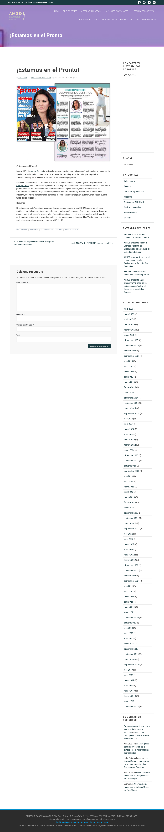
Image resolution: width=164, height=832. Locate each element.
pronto (59, 229)
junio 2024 (128, 424)
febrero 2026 (130, 330)
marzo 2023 (129, 497)
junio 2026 (128, 309)
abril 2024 (128, 434)
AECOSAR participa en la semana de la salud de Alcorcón (136, 735)
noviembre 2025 (131, 345)
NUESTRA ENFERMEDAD (91, 11)
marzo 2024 (129, 439)
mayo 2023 (129, 487)
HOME (56, 11)
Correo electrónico (25, 325)
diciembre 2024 (131, 398)
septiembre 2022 (132, 528)
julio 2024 (128, 419)
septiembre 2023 (132, 471)
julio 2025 (128, 361)
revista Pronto (36, 171)
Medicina (128, 197)
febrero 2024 (130, 445)
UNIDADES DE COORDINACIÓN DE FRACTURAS (98, 20)
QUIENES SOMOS (70, 11)
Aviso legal (83, 822)
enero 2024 (129, 450)
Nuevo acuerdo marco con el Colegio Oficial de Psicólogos (137, 775)
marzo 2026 (129, 324)
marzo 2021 (129, 607)
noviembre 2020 (131, 617)
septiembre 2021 (132, 581)
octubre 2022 (130, 523)
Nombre (20, 315)
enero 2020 (129, 644)
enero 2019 (129, 701)
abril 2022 (128, 549)
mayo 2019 (129, 680)
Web (18, 335)
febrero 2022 (130, 560)
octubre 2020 (130, 623)
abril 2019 (128, 685)
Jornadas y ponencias (134, 191)
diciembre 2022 (131, 513)
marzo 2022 (129, 555)
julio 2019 (128, 670)
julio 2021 (128, 586)
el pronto (34, 229)
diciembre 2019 (131, 649)
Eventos (127, 186)
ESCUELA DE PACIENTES (144, 11)
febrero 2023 (130, 502)
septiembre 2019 (132, 664)
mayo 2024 (129, 429)
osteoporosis (22, 185)
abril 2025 (128, 377)
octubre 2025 (130, 351)
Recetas (127, 218)
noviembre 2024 (131, 403)
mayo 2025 (129, 371)
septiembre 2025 (132, 356)
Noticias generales (132, 207)
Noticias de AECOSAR (41, 77)
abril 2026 (128, 319)
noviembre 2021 (131, 570)
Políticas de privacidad (66, 822)
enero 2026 (129, 335)
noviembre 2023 (131, 460)
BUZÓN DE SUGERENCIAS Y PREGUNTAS (39, 2)
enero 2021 (129, 612)
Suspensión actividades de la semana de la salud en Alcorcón (137, 729)
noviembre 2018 (131, 706)
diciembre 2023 (131, 455)
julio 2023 (128, 476)
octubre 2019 (130, 659)
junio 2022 (128, 539)
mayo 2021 (129, 596)
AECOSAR (22, 77)
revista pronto (71, 229)
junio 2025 (128, 366)
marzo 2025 (129, 382)
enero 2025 (129, 392)
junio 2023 (128, 481)
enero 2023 (129, 507)
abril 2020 (128, 638)
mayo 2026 (129, 314)
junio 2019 (128, 675)
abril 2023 (128, 492)
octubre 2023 (130, 466)
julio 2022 (128, 534)
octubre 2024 (130, 408)
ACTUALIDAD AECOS (15, 2)
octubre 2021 (130, 575)
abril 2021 (128, 602)
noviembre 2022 (131, 518)
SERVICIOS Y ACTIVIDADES (117, 11)
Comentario (22, 283)
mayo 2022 (129, 544)
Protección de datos (98, 822)
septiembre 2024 (132, 413)
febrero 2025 (130, 387)
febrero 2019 (130, 696)
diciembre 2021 (131, 565)
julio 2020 (128, 628)
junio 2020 (128, 633)
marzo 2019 (129, 691)
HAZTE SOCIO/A (127, 20)
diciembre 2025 (131, 340)
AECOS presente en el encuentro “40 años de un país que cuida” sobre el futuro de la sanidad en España (135, 286)
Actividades (129, 181)
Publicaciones (130, 212)
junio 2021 (128, 591)
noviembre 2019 (131, 654)
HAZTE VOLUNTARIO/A (146, 20)
